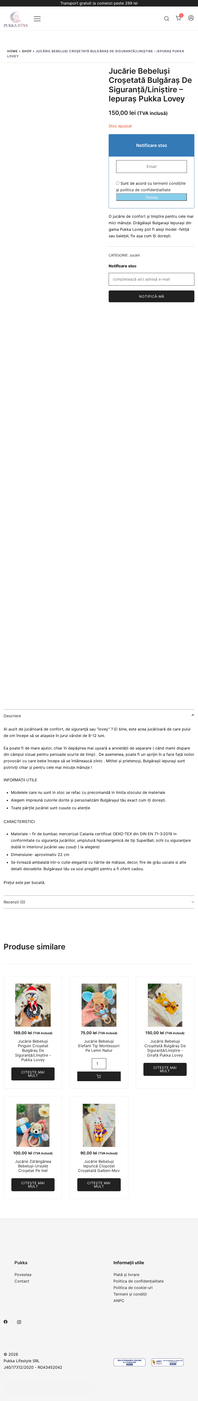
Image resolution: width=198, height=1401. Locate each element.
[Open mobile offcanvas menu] (37, 18)
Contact (21, 1281)
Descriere (12, 715)
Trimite (151, 197)
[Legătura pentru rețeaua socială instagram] (19, 1321)
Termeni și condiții (130, 1294)
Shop (27, 51)
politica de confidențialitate (145, 189)
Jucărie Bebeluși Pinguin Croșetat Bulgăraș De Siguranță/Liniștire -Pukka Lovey (33, 1050)
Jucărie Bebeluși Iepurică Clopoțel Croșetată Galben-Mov (99, 1166)
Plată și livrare (126, 1274)
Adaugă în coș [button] (98, 1076)
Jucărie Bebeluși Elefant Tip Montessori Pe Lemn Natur (99, 1046)
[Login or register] (191, 20)
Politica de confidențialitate (138, 1281)
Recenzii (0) (14, 902)
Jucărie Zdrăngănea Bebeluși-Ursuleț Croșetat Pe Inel (33, 1166)
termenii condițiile (169, 183)
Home (12, 51)
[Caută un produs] (167, 18)
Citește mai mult (33, 1074)
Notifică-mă (151, 296)
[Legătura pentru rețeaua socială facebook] (5, 1321)
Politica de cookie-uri (133, 1287)
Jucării (134, 255)
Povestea (22, 1274)
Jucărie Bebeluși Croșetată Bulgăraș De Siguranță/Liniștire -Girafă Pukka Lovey (165, 1048)
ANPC (118, 1300)
